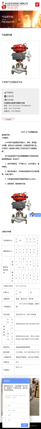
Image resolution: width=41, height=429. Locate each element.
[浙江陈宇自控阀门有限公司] (15, 4)
